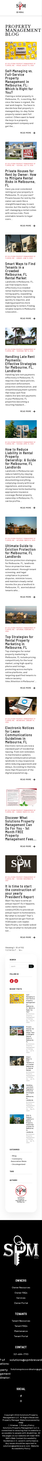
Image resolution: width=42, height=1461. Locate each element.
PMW (21, 1423)
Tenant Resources (21, 1321)
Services (20, 1298)
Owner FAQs (21, 1292)
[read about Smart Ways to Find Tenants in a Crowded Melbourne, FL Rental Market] (21, 243)
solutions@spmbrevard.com (16, 1446)
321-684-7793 (21, 1354)
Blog (14, 1156)
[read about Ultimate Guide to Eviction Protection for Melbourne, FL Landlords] (21, 525)
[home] (21, 6)
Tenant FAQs (21, 1326)
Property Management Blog (23, 30)
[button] (12, 981)
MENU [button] (21, 12)
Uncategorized (18, 1164)
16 (20, 950)
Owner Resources (21, 1287)
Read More (25, 132)
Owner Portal (21, 1303)
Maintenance (21, 1331)
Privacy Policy (27, 1425)
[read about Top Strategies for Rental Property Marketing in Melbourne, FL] (21, 615)
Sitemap (14, 1425)
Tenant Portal (21, 1336)
